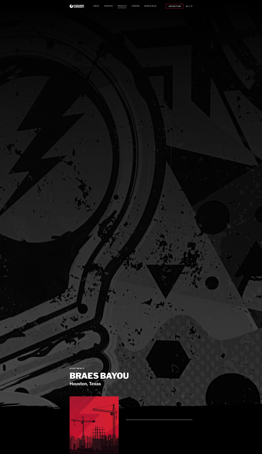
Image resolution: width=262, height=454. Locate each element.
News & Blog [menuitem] (150, 6)
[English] (187, 6)
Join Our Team (174, 6)
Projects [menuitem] (122, 6)
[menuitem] (108, 6)
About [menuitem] (96, 6)
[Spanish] (191, 6)
